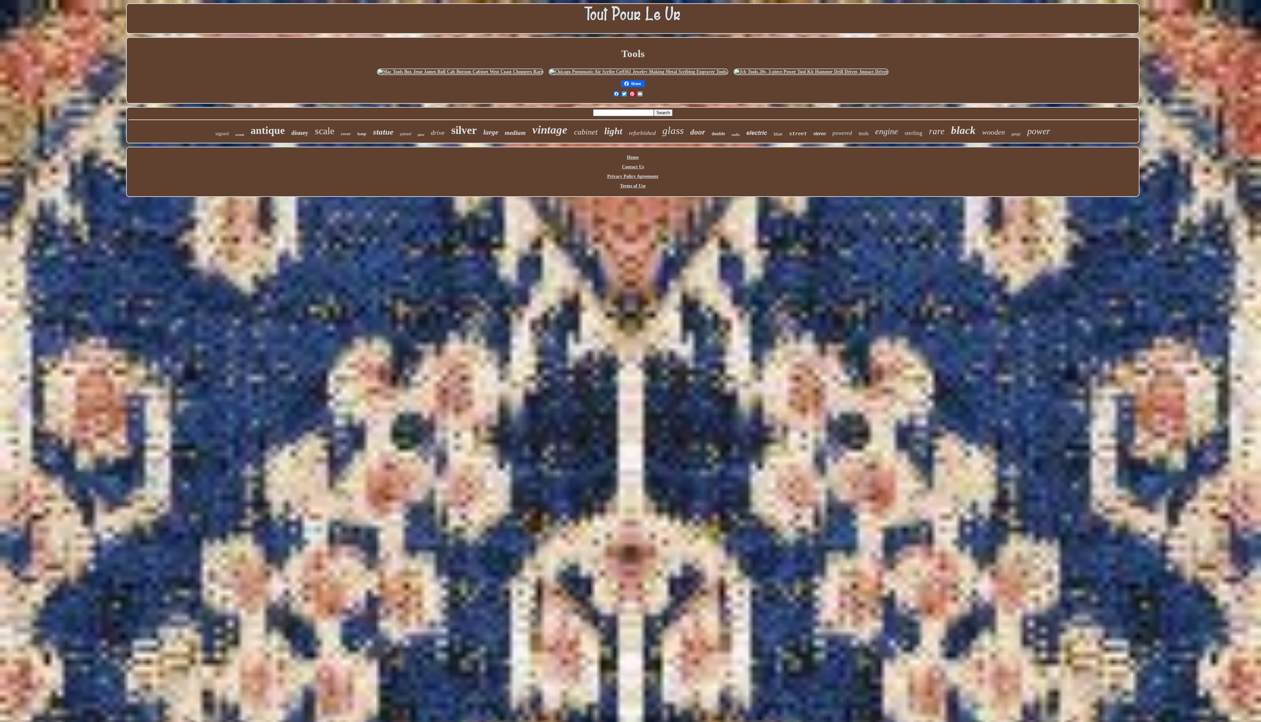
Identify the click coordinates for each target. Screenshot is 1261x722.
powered (842, 133)
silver (464, 130)
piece (421, 135)
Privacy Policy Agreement (632, 176)
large (490, 132)
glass (673, 130)
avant (239, 135)
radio (736, 135)
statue (383, 131)
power (1038, 131)
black (963, 130)
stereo (819, 133)
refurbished (642, 133)
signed (222, 133)
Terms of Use (633, 185)
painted (405, 134)
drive (438, 132)
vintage (549, 129)
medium (515, 132)
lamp (361, 133)
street (798, 134)
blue (778, 134)
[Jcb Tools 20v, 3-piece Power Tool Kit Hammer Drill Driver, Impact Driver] (811, 71)
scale (324, 130)
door (697, 132)
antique (268, 130)
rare (936, 131)
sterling (913, 133)
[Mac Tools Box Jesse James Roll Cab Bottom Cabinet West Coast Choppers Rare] (460, 71)
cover (346, 133)
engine (886, 131)
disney (299, 132)
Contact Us (633, 166)
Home (633, 157)
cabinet (586, 132)
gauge (1016, 134)
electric (756, 133)
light (613, 131)
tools (864, 133)
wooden (993, 132)
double (718, 133)
